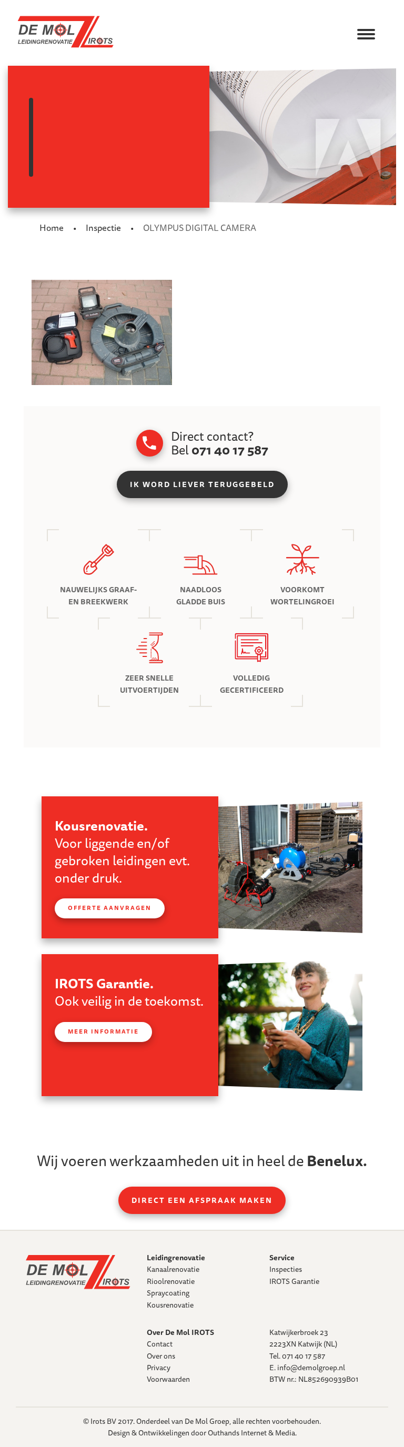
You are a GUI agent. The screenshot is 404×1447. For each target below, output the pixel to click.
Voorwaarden (168, 1379)
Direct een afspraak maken (202, 1200)
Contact (160, 1344)
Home (51, 227)
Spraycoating (168, 1293)
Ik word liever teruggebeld (202, 484)
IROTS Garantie (294, 1281)
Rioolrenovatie (171, 1281)
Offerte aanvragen (110, 908)
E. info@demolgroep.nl (307, 1367)
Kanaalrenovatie (173, 1269)
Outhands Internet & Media (251, 1433)
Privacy (158, 1367)
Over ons (161, 1356)
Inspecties (285, 1269)
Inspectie (103, 227)
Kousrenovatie (170, 1305)
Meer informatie (103, 1031)
